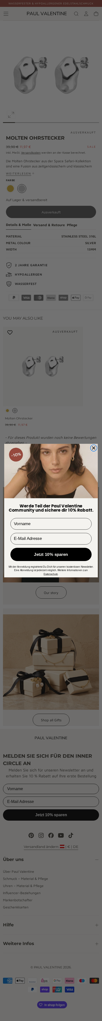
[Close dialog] (93, 447)
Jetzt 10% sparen (51, 554)
